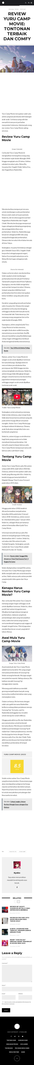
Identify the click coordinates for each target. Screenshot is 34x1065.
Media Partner (14, 1052)
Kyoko (17, 873)
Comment (5, 963)
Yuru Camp (22, 851)
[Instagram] (19, 1036)
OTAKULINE (23, 1032)
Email (3, 993)
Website (20, 993)
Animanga (11, 9)
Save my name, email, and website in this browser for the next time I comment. (16, 1003)
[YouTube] (23, 1036)
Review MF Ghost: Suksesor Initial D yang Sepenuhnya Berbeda (20, 908)
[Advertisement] (17, 93)
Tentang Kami (11, 1040)
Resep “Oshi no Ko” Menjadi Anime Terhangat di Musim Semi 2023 (21, 941)
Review (16, 9)
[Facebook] (11, 1036)
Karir (23, 1052)
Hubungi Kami (23, 1040)
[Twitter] (15, 1036)
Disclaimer (24, 1044)
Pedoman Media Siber (22, 1048)
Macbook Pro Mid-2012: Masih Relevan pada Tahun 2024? (19, 919)
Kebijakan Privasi (12, 1044)
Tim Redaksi (9, 1048)
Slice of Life (13, 851)
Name (4, 985)
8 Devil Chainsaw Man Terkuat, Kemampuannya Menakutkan (20, 930)
